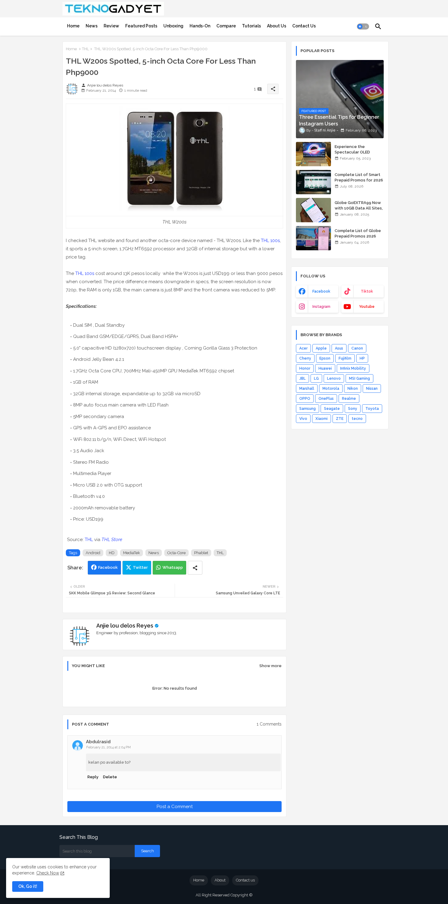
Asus (339, 348)
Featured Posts (141, 25)
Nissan (372, 388)
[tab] (73, 25)
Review (111, 25)
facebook (321, 291)
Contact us (245, 880)
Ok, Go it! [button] (27, 886)
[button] (363, 26)
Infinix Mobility (353, 368)
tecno (357, 419)
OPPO (304, 398)
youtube (367, 306)
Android (93, 552)
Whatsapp (172, 567)
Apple (321, 348)
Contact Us (304, 25)
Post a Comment (175, 806)
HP (362, 358)
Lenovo (334, 378)
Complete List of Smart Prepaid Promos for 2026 (359, 177)
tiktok (367, 291)
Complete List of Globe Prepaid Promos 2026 (358, 233)
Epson (324, 358)
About (220, 880)
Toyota (372, 408)
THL (85, 49)
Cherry (305, 358)
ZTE (339, 419)
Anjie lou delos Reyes (124, 625)
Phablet (201, 552)
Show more (270, 665)
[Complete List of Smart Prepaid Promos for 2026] (313, 182)
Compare (226, 25)
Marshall (306, 388)
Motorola (330, 388)
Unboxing (173, 25)
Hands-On (200, 25)
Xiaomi (321, 419)
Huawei (325, 368)
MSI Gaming (359, 378)
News (92, 25)
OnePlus (326, 398)
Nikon (352, 388)
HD (112, 552)
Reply (92, 777)
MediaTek (131, 552)
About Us (276, 25)
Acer (303, 348)
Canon (357, 348)
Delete (110, 777)
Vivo (303, 419)
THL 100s (270, 240)
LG (316, 378)
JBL (302, 378)
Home (73, 25)
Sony (352, 408)
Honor (304, 368)
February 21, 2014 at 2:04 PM (108, 747)
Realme (349, 398)
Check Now (47, 873)
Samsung (307, 408)
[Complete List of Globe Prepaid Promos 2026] (313, 238)
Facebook (108, 567)
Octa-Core (176, 552)
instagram (321, 306)
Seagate (332, 408)
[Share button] (195, 568)
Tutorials (251, 25)
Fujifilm (345, 358)
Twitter (140, 567)
